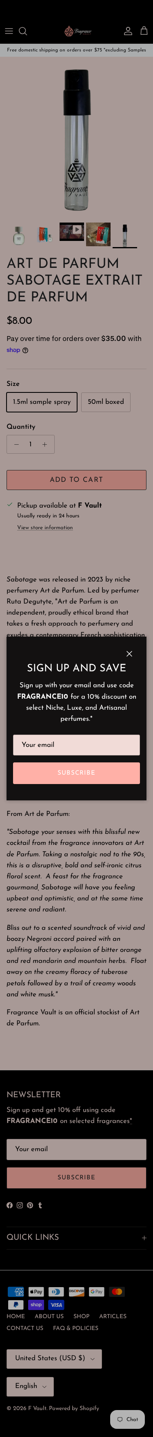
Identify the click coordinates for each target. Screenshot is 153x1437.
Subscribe (76, 773)
